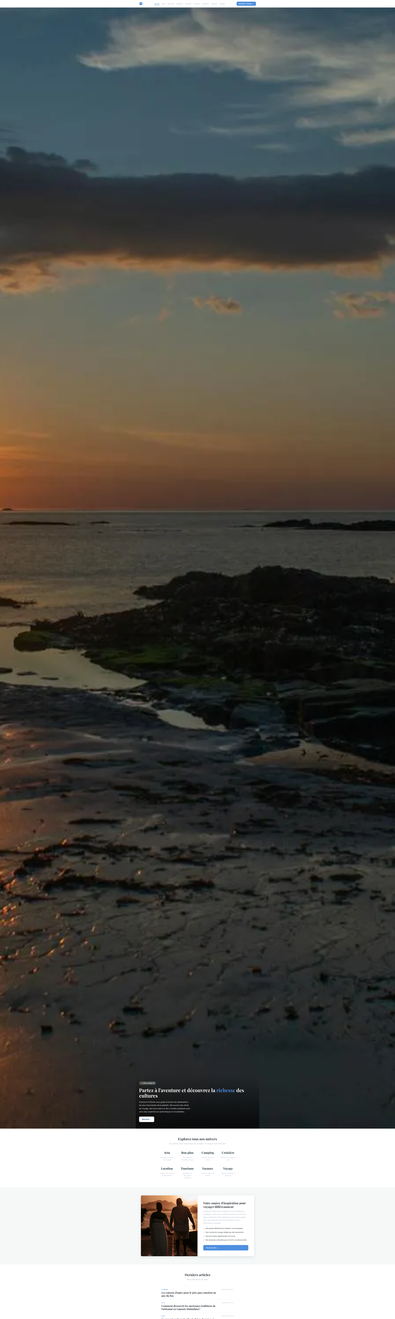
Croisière (188, 4)
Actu (163, 4)
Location (197, 4)
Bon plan (171, 4)
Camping (179, 4)
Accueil (157, 4)
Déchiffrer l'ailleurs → (246, 4)
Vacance (214, 4)
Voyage (222, 4)
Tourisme (205, 4)
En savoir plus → (212, 1248)
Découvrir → (146, 1119)
